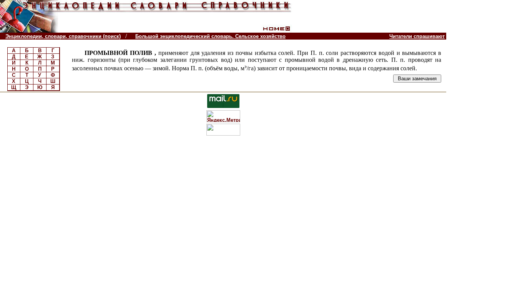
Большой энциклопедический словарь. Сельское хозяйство (210, 36)
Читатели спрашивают (417, 36)
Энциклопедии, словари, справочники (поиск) (63, 36)
